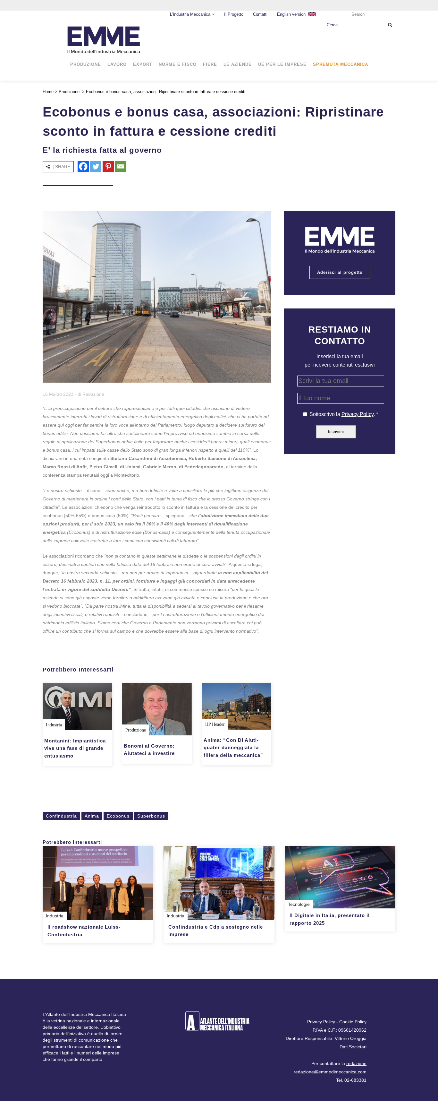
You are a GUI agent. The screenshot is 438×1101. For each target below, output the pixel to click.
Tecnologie (299, 904)
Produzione (69, 91)
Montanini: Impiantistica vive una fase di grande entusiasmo (75, 748)
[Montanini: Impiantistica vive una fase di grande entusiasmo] (77, 706)
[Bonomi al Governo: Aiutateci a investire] (156, 709)
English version (291, 14)
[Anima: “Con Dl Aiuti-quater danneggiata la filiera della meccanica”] (236, 706)
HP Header (215, 724)
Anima (92, 816)
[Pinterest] (108, 166)
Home (48, 91)
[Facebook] (83, 166)
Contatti (260, 14)
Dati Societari (353, 1046)
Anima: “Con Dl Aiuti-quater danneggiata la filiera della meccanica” (233, 747)
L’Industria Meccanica (190, 14)
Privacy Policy (357, 414)
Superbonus (151, 816)
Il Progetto (233, 14)
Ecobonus (118, 816)
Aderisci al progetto (340, 272)
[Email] (120, 166)
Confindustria (61, 816)
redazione (356, 1063)
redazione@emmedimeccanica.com (330, 1071)
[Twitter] (95, 166)
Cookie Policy (352, 1021)
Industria (54, 725)
